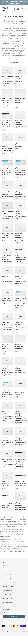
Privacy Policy (7, 574)
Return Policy (7, 578)
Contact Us (6, 570)
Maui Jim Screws (8, 586)
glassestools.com (5, 8)
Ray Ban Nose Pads (8, 602)
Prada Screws (7, 594)
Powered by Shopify (20, 631)
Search (5, 566)
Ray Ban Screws (7, 598)
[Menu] (25, 8)
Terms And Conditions (9, 582)
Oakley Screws (7, 590)
